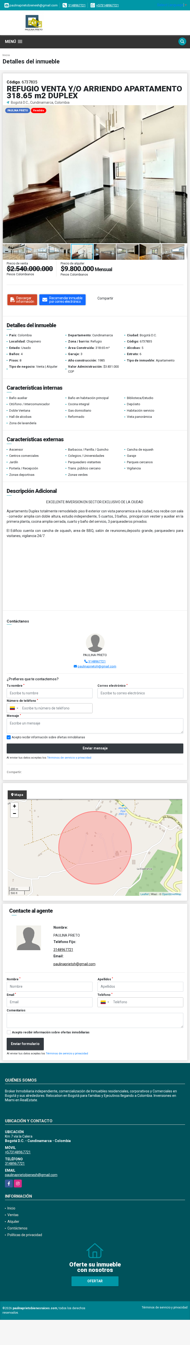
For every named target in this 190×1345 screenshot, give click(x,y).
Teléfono (105, 995)
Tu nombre (15, 686)
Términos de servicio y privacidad (69, 757)
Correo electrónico (112, 686)
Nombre (14, 979)
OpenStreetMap (171, 894)
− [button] (14, 813)
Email (11, 995)
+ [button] (14, 806)
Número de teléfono (22, 701)
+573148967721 (107, 5)
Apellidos (105, 979)
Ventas (13, 1215)
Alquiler (13, 1222)
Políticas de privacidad (24, 1235)
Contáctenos (17, 1228)
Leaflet (145, 894)
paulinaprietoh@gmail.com (97, 666)
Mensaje (14, 716)
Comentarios (16, 1010)
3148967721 (77, 5)
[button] (183, 110)
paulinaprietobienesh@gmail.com (31, 1175)
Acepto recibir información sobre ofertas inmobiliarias (51, 1032)
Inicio (6, 55)
